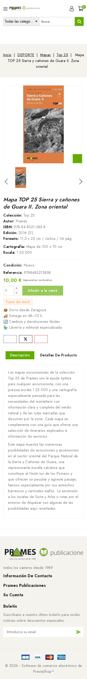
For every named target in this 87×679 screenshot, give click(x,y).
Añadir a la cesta (43, 290)
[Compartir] (10, 339)
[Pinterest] (41, 339)
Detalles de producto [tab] (58, 355)
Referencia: (13, 272)
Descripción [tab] (20, 355)
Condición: (12, 265)
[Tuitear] (25, 339)
